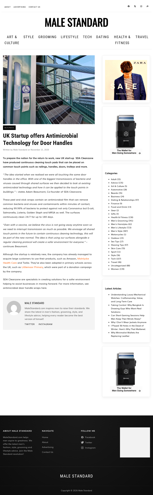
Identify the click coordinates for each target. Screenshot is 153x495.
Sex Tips (115, 241)
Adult (113, 179)
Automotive (117, 189)
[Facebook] (129, 6)
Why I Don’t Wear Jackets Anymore (128, 322)
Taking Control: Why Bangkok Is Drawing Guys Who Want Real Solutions (127, 308)
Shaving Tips (117, 244)
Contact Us (47, 451)
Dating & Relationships (123, 199)
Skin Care (116, 248)
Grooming (47, 37)
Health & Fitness (122, 40)
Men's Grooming (119, 220)
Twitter (30, 324)
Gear (113, 210)
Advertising (20, 7)
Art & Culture (11, 40)
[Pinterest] (147, 6)
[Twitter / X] (135, 6)
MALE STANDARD (76, 22)
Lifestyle (70, 37)
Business (115, 196)
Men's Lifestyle (118, 227)
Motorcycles (117, 234)
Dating (102, 37)
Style (28, 37)
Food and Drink (119, 206)
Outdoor (115, 237)
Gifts (113, 213)
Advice (114, 182)
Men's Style (116, 230)
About (7, 7)
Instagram (45, 324)
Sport (113, 251)
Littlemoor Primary (32, 267)
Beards (114, 192)
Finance (115, 203)
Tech (87, 37)
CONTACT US (34, 7)
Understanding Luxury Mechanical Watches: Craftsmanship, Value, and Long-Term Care (128, 298)
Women (115, 268)
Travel (142, 37)
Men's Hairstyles (119, 224)
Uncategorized (118, 265)
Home (45, 437)
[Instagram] (141, 6)
